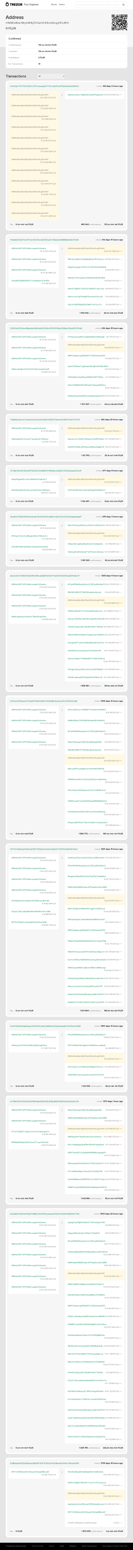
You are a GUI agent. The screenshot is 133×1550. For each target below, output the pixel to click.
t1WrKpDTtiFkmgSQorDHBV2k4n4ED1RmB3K (86, 278)
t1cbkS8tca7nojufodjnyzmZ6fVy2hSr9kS (84, 651)
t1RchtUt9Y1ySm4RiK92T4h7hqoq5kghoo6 (85, 1354)
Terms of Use (37, 1546)
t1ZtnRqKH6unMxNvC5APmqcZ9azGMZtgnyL (87, 812)
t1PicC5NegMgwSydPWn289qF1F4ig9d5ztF (86, 1145)
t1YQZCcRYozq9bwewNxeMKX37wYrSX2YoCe (87, 1380)
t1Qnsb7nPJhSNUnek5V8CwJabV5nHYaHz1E (86, 619)
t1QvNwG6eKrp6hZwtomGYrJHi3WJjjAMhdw (86, 1335)
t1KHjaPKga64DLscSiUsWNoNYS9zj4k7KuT (29, 479)
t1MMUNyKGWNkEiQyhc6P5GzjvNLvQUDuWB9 (87, 887)
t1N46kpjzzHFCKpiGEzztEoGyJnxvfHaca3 (85, 1137)
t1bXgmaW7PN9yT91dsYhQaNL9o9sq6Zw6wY (88, 822)
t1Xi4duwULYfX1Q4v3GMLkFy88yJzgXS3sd (29, 1045)
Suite (62, 1546)
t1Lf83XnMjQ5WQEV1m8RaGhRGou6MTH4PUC (88, 1252)
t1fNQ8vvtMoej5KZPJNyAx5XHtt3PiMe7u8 (85, 677)
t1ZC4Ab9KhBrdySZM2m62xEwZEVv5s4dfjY (29, 547)
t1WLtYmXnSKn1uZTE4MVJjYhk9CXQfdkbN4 (86, 1362)
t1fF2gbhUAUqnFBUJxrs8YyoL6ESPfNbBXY (86, 669)
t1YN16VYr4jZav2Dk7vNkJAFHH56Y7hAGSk (85, 627)
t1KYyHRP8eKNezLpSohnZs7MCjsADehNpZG (86, 584)
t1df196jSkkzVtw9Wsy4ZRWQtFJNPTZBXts (86, 377)
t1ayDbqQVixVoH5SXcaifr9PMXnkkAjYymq (85, 1504)
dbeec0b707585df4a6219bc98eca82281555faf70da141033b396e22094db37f (44, 576)
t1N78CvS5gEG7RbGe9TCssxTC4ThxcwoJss (87, 1483)
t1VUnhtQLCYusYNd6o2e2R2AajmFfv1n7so (86, 1067)
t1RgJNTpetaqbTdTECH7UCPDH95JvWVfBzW (87, 267)
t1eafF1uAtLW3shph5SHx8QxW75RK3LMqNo (86, 1418)
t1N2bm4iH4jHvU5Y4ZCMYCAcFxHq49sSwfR (30, 369)
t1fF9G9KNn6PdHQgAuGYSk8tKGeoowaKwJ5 (87, 1045)
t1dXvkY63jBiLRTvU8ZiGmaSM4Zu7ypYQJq (86, 289)
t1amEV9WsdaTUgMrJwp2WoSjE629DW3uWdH (88, 366)
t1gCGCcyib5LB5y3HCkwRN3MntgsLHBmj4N (86, 1426)
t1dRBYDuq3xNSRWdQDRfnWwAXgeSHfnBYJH (87, 1187)
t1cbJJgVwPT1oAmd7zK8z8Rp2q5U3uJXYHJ (86, 643)
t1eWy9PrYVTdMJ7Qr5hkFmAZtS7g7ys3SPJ (86, 1002)
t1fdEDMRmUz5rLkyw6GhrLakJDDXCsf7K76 (86, 1075)
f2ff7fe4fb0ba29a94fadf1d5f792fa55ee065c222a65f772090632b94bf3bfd (44, 849)
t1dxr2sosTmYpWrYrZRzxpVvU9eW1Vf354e (86, 439)
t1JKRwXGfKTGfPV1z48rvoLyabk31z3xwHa (28, 248)
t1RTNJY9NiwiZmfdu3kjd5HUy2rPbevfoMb (29, 922)
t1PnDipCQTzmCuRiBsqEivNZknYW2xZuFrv (29, 536)
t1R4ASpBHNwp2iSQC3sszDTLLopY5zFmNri (30, 1142)
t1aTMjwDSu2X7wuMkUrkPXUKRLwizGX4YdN (30, 901)
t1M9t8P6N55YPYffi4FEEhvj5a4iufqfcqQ (84, 592)
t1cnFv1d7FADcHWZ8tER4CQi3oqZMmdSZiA (86, 960)
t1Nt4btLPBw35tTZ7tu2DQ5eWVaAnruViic (85, 611)
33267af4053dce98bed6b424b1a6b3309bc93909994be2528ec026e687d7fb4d (46, 328)
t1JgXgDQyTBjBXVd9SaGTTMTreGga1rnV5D (86, 1222)
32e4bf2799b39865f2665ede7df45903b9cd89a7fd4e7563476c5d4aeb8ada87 (46, 517)
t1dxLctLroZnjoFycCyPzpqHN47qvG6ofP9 (85, 986)
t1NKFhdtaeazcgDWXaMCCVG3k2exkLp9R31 (86, 356)
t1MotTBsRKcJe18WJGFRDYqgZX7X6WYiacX (86, 909)
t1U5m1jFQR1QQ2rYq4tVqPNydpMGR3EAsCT (87, 490)
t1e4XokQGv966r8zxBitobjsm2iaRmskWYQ (86, 994)
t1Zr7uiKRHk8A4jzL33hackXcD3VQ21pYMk (85, 1171)
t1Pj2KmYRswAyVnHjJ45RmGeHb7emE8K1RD (86, 1316)
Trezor (51, 1546)
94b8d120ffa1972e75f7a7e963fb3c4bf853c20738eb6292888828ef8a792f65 (44, 240)
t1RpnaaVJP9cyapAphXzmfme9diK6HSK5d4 (86, 769)
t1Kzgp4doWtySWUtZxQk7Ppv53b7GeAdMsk (87, 876)
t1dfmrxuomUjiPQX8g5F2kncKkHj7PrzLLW (85, 297)
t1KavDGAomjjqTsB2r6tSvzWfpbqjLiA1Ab (85, 742)
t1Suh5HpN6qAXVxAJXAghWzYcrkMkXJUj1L (86, 1472)
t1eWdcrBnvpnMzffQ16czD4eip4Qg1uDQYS (86, 396)
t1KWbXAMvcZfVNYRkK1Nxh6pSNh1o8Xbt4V (86, 720)
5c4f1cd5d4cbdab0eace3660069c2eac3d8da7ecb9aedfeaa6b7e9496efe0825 (45, 1026)
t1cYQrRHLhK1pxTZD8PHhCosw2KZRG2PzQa (87, 1399)
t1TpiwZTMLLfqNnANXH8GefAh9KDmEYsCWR (30, 911)
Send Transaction (89, 1546)
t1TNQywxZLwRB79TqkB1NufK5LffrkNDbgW (86, 337)
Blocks (54, 4)
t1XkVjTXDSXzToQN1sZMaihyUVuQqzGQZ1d (86, 1437)
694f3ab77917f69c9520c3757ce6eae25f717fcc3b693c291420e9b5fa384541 (44, 86)
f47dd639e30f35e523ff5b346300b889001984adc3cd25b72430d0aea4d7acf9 (45, 471)
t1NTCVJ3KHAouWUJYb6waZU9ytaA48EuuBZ (30, 1472)
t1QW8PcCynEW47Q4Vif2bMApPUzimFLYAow (87, 1324)
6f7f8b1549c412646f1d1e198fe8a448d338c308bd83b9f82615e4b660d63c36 (44, 1101)
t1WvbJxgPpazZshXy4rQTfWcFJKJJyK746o (28, 617)
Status (62, 4)
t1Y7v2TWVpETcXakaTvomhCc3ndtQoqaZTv (30, 1132)
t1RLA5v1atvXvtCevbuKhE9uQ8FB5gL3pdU (85, 1346)
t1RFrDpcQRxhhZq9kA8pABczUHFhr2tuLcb (86, 259)
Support (72, 1546)
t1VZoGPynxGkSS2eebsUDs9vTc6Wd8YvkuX (87, 790)
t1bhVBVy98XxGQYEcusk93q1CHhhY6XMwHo (30, 490)
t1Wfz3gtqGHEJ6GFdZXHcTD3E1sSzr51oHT (86, 1163)
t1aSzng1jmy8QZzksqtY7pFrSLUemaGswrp (86, 552)
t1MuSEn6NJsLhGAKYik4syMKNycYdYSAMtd (86, 1295)
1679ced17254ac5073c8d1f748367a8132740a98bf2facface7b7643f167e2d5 (43, 701)
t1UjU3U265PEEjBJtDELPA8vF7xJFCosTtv (85, 304)
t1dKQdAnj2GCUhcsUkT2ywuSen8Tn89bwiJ (29, 439)
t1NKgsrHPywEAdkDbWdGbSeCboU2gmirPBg (87, 941)
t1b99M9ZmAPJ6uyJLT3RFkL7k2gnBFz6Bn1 (86, 1391)
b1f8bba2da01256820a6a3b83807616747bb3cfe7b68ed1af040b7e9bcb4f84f (44, 1463)
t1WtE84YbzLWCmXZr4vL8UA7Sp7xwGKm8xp (87, 779)
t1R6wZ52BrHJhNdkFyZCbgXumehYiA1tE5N (86, 635)
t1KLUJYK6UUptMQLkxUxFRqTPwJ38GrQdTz (86, 525)
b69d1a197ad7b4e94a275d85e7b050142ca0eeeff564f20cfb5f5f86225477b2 (44, 1214)
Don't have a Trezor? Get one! (114, 1546)
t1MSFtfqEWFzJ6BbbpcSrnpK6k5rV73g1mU (86, 1284)
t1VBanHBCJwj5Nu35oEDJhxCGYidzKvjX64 (85, 544)
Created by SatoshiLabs (16, 1546)
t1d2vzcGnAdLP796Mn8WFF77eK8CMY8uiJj (86, 659)
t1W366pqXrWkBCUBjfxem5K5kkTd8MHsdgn (87, 968)
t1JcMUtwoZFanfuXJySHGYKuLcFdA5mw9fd (86, 858)
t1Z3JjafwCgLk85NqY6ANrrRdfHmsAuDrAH (86, 978)
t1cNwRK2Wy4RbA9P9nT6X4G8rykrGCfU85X (30, 281)
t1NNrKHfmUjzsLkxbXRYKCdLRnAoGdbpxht (86, 952)
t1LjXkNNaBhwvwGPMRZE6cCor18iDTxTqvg (86, 1179)
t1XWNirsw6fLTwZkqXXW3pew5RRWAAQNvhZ (87, 801)
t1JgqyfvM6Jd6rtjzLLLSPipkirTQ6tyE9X (84, 1233)
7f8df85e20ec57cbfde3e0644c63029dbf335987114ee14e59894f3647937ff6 (45, 420)
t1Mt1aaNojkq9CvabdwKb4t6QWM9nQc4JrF (86, 919)
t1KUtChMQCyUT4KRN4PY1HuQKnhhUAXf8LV (87, 710)
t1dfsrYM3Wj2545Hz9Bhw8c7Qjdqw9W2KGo (87, 385)
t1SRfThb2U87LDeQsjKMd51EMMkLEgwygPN (87, 1153)
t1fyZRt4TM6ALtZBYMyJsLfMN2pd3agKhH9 (86, 447)
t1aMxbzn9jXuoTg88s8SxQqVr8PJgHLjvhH (85, 95)
